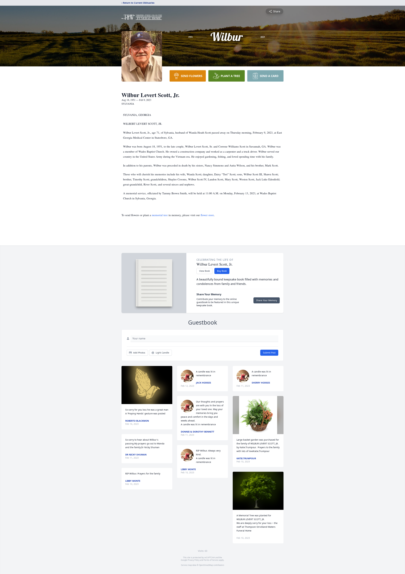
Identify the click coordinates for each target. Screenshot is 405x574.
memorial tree (160, 215)
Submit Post (269, 352)
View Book (204, 270)
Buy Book (222, 270)
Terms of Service (211, 560)
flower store (207, 215)
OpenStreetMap (206, 565)
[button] (147, 385)
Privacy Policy (193, 560)
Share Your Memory (266, 300)
